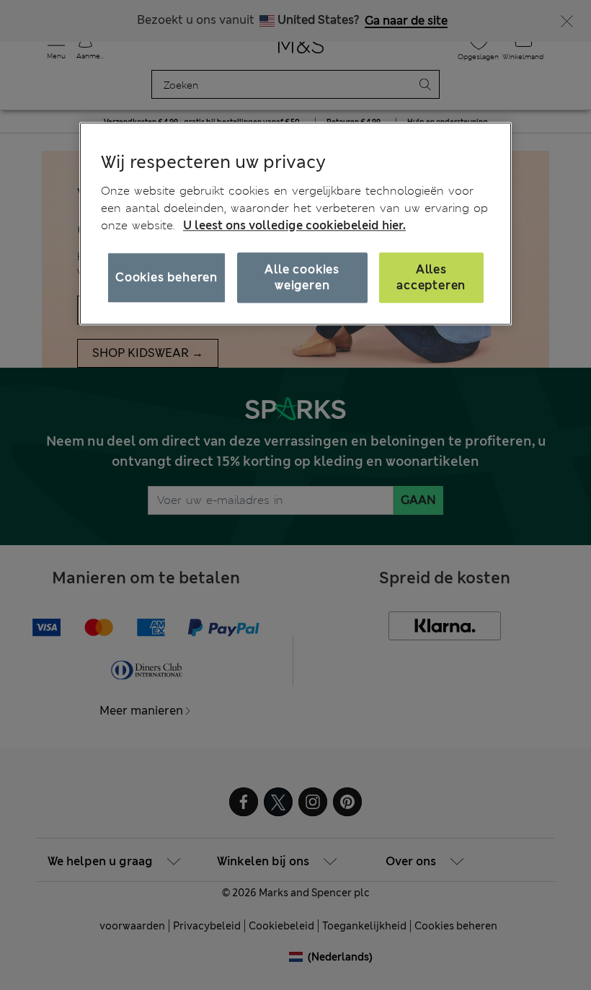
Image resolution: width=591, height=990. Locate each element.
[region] (295, 223)
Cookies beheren (166, 277)
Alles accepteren (431, 277)
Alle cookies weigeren (302, 277)
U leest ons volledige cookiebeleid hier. (294, 225)
